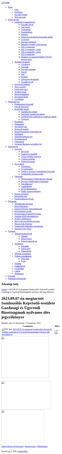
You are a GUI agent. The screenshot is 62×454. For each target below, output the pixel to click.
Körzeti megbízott (21, 194)
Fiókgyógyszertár (28, 161)
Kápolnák (25, 246)
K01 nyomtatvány (28, 47)
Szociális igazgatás (28, 69)
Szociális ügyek (27, 24)
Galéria (17, 271)
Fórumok (11, 276)
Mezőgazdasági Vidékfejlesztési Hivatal (36, 179)
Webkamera (19, 273)
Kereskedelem (26, 32)
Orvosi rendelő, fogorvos (31, 156)
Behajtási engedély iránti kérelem (34, 44)
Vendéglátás (19, 268)
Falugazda (18, 176)
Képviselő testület (21, 129)
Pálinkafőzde (26, 251)
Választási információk (17, 278)
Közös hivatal (13, 19)
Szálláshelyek (20, 266)
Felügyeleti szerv (21, 89)
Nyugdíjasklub (27, 169)
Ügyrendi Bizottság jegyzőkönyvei (28, 144)
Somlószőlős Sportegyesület (32, 174)
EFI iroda (25, 151)
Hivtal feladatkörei (22, 94)
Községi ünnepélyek (29, 241)
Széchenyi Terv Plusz (23, 229)
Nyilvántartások (21, 139)
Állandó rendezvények (23, 234)
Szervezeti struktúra (22, 84)
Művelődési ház (21, 196)
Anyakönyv (25, 64)
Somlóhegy (19, 244)
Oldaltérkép (42, 446)
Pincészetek (25, 249)
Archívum (18, 12)
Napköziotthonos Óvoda (24, 199)
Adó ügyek (25, 27)
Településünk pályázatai (24, 204)
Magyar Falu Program (23, 224)
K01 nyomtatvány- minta (31, 49)
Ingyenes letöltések (28, 42)
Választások (19, 141)
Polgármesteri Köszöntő (24, 104)
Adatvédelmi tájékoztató (12, 446)
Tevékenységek (20, 92)
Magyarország (20, 17)
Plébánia (18, 263)
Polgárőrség (26, 166)
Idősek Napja (26, 239)
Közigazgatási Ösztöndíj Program (28, 214)
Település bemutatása (23, 253)
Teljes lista (25, 258)
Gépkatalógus (26, 186)
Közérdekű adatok (22, 109)
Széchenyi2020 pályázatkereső (26, 216)
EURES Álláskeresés (23, 219)
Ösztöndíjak (26, 29)
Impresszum (30, 446)
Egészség (18, 149)
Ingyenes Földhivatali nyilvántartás (34, 181)
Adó (23, 74)
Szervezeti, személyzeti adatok (33, 114)
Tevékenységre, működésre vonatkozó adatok (39, 117)
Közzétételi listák (21, 97)
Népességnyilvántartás (30, 79)
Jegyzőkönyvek (21, 126)
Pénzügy (24, 34)
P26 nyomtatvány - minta (31, 52)
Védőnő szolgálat (28, 159)
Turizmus (11, 231)
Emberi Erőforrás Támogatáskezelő (28, 209)
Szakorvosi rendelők (29, 154)
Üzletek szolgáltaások (23, 256)
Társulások (19, 134)
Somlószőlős (23, 451)
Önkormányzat (14, 102)
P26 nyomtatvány (28, 54)
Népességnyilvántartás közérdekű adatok (37, 37)
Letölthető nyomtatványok (25, 22)
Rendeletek (19, 122)
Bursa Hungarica (21, 206)
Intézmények (13, 146)
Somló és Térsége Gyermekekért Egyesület (38, 171)
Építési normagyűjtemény (31, 191)
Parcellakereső (26, 184)
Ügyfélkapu (19, 99)
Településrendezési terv (24, 136)
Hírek (10, 7)
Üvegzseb (25, 39)
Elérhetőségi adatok (22, 62)
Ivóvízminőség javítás (23, 211)
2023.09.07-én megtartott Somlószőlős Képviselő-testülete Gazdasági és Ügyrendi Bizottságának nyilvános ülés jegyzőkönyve (27, 332)
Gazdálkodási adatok (29, 112)
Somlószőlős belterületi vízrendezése (29, 226)
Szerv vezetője (20, 87)
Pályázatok (12, 201)
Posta (23, 261)
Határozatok (19, 124)
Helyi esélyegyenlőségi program (27, 221)
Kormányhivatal (21, 14)
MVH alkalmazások (29, 189)
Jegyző (24, 72)
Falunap (24, 236)
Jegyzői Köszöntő (22, 107)
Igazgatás (24, 67)
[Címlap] (5, 2)
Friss (17, 9)
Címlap (4, 289)
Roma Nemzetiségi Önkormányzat (28, 131)
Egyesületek (19, 164)
